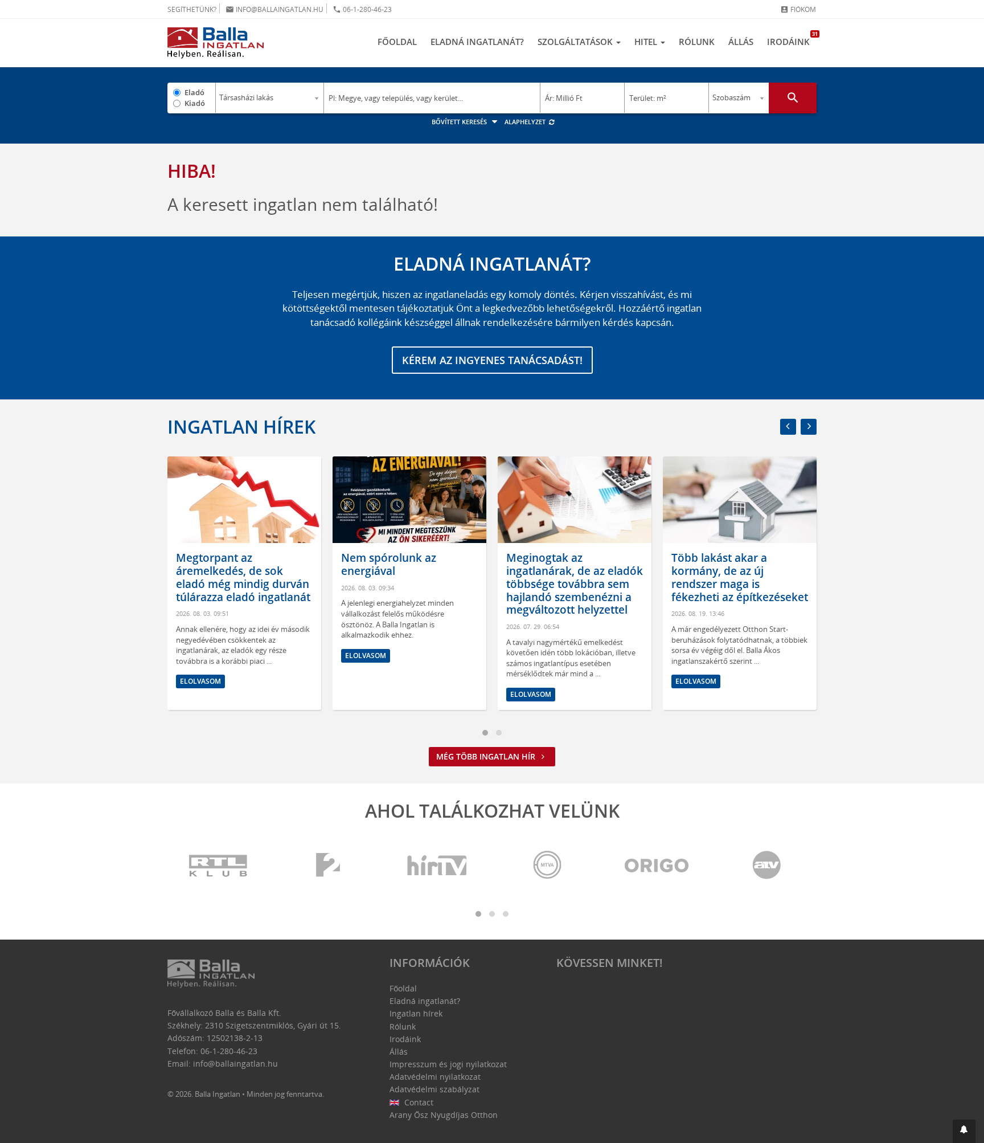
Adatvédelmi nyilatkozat (435, 1076)
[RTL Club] (218, 865)
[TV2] (328, 865)
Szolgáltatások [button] (576, 41)
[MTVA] (547, 865)
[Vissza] (788, 427)
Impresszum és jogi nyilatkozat (448, 1064)
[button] (964, 1131)
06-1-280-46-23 (362, 9)
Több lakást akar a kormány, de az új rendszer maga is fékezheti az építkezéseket (739, 577)
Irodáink (792, 38)
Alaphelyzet (526, 121)
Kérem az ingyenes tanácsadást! (492, 360)
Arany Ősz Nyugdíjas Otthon (444, 1114)
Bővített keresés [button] (460, 121)
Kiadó (194, 103)
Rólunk (697, 41)
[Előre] (809, 427)
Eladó (194, 92)
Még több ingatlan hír (487, 756)
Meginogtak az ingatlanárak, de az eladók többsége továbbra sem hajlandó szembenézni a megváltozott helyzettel (574, 583)
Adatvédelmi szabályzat (434, 1089)
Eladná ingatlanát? (477, 41)
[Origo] (657, 865)
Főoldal (397, 41)
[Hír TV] (438, 865)
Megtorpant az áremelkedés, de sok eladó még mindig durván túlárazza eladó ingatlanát (243, 577)
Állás (740, 41)
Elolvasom (200, 681)
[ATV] (766, 865)
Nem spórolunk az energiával (388, 564)
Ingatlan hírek (241, 426)
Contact (417, 1102)
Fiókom (798, 9)
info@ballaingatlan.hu (274, 9)
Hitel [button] (646, 41)
